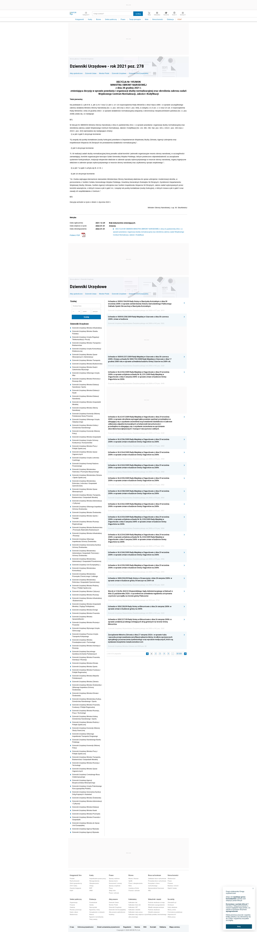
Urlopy (91, 886)
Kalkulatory (132, 899)
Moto (146, 19)
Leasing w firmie (133, 888)
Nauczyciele (93, 907)
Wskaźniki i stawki (154, 899)
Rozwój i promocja (75, 909)
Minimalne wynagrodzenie (156, 905)
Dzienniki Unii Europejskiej (138, 73)
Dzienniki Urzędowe (87, 59)
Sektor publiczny (111, 19)
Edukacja (170, 19)
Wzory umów (172, 909)
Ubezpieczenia (94, 883)
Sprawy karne (113, 881)
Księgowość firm (76, 875)
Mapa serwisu (174, 927)
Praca (111, 888)
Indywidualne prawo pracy (97, 878)
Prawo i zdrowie (114, 893)
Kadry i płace (74, 912)
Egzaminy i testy (94, 909)
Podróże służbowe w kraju (156, 902)
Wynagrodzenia (94, 881)
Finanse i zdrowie (134, 890)
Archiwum (171, 905)
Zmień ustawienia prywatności (108, 927)
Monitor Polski (104, 73)
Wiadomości (171, 878)
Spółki (130, 881)
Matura (91, 914)
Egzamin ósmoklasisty (96, 917)
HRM (91, 890)
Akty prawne (113, 899)
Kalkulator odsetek (134, 909)
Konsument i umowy (115, 883)
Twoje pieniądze (135, 19)
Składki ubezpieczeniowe (156, 907)
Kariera (137, 927)
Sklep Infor (112, 890)
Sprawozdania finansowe (156, 888)
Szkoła (91, 905)
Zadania (72, 907)
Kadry (90, 19)
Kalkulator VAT (133, 907)
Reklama (163, 927)
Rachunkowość (74, 881)
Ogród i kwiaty (172, 888)
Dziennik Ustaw (90, 73)
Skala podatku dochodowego (157, 914)
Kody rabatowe (172, 907)
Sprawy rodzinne (114, 878)
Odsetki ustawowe (154, 912)
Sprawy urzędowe (114, 886)
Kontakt (153, 927)
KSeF (180, 19)
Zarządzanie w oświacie (97, 912)
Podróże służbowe (154, 909)
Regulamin (127, 927)
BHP (90, 888)
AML (149, 890)
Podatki (72, 878)
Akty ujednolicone (76, 73)
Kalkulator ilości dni (134, 905)
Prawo (123, 19)
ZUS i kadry (73, 886)
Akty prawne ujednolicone (117, 912)
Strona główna (74, 59)
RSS (144, 927)
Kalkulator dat (132, 902)
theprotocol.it (172, 914)
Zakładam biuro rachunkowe (157, 878)
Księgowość (79, 19)
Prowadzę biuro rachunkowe (157, 881)
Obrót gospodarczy (76, 883)
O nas (72, 927)
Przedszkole (93, 902)
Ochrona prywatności (85, 927)
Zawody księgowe (75, 888)
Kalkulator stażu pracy (135, 912)
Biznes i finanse (133, 878)
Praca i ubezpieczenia (135, 883)
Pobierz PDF (75, 235)
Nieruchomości (157, 19)
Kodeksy (111, 914)
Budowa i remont (173, 886)
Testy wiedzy (93, 919)
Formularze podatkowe (175, 912)
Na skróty (171, 899)
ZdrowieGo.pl (172, 902)
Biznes (98, 19)
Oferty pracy (171, 917)
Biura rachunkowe (154, 875)
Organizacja (73, 902)
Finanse (170, 883)
